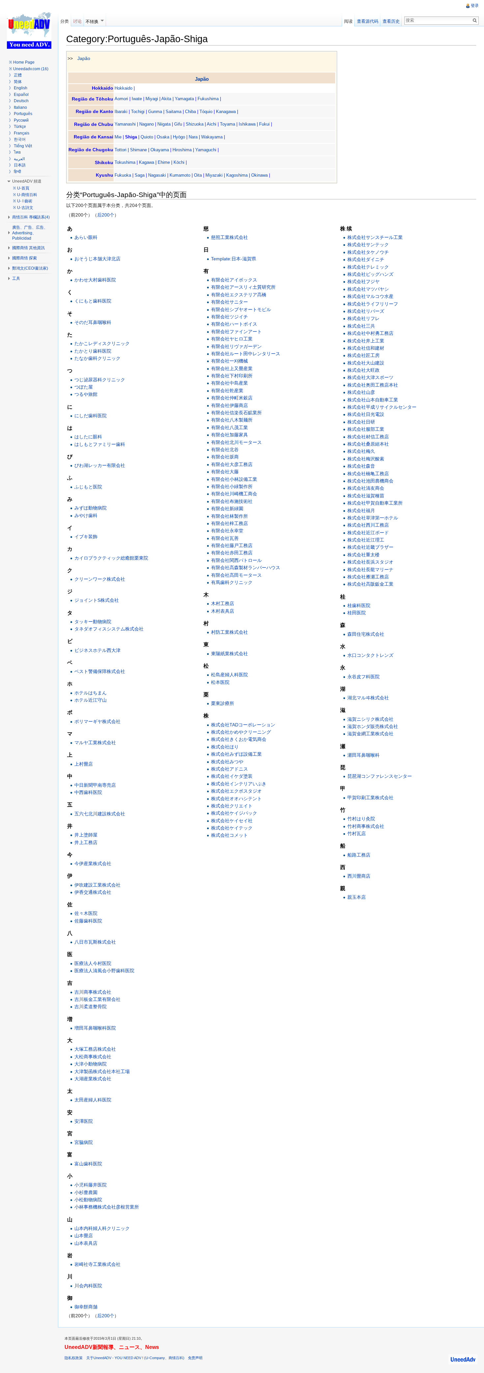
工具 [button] (16, 278)
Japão (83, 58)
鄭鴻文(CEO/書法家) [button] (30, 268)
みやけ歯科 (85, 515)
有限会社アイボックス (234, 279)
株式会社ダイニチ (365, 259)
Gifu (178, 124)
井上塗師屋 (85, 834)
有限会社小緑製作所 (232, 486)
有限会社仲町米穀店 (232, 397)
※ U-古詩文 (23, 207)
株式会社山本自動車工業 (372, 399)
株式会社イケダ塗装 (232, 776)
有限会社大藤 (225, 471)
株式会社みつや (227, 761)
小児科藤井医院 (90, 1184)
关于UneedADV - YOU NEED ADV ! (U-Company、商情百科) (135, 1358)
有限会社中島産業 (229, 383)
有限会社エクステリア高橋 (238, 294)
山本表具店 (85, 1243)
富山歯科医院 (88, 1163)
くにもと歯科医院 (92, 301)
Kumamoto (180, 175)
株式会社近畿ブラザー (370, 547)
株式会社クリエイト (232, 805)
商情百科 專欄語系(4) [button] (31, 217)
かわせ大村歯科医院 (95, 279)
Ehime (164, 162)
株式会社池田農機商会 (370, 480)
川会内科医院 (88, 1285)
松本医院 (220, 682)
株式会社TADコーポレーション (243, 724)
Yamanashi (125, 124)
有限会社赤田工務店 (232, 552)
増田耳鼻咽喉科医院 (95, 1028)
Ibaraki (121, 111)
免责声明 (195, 1358)
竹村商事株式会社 (365, 826)
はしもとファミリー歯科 (99, 444)
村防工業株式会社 (229, 632)
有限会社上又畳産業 (232, 368)
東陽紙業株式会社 (229, 653)
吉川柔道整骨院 (90, 1006)
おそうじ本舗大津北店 (97, 258)
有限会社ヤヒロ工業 (232, 338)
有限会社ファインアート (236, 331)
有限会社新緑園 (227, 508)
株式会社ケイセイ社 (232, 820)
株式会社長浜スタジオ (370, 562)
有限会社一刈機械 (229, 361)
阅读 (348, 21)
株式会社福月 (361, 510)
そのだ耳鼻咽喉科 (92, 322)
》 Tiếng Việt (20, 146)
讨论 (77, 21)
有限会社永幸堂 (227, 530)
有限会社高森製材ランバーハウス (245, 567)
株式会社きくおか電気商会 (238, 739)
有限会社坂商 (225, 456)
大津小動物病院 (90, 1063)
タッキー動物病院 (92, 621)
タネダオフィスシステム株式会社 (109, 628)
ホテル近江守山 (90, 700)
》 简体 (15, 81)
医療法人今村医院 (92, 963)
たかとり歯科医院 (92, 351)
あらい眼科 (85, 237)
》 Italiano (18, 107)
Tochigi (138, 111)
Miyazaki (214, 175)
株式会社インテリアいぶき (238, 783)
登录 (475, 5)
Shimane (138, 149)
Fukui (264, 124)
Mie (118, 136)
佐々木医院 (85, 913)
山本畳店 (83, 1235)
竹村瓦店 (356, 833)
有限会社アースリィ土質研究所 (243, 287)
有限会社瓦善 (225, 538)
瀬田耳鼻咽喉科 (363, 755)
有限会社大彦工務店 (232, 464)
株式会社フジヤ (363, 281)
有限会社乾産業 (227, 390)
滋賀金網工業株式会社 (370, 733)
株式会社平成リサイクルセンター (382, 407)
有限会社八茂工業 (229, 427)
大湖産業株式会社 (92, 1078)
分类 (64, 21)
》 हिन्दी (15, 171)
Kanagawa (226, 111)
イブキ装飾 (85, 536)
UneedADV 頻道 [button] (26, 181)
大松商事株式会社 (92, 1056)
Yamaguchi (205, 149)
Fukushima (208, 98)
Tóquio (206, 111)
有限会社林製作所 (229, 516)
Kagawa (146, 162)
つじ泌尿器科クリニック (99, 379)
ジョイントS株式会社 (96, 600)
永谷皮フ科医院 (363, 676)
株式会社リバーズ (365, 311)
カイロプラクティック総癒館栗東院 (111, 558)
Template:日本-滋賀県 (233, 258)
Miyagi (152, 98)
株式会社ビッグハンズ (370, 274)
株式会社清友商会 (365, 488)
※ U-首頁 (21, 188)
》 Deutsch (19, 101)
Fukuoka (123, 175)
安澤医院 (83, 1121)
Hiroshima (182, 149)
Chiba (190, 111)
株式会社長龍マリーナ (370, 569)
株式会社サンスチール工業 (375, 237)
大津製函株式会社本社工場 (102, 1071)
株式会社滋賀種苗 (365, 495)
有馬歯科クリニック (232, 582)
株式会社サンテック (368, 244)
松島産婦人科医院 (229, 674)
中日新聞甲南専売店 (95, 785)
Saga (140, 175)
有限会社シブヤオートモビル (241, 309)
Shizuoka (194, 124)
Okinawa (259, 175)
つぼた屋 (83, 387)
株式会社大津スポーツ (370, 377)
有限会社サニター (229, 302)
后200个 (105, 215)
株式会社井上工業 (365, 340)
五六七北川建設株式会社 (99, 813)
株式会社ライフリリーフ (372, 304)
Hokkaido (123, 88)
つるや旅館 (85, 394)
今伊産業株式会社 (92, 863)
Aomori (121, 98)
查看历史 (391, 21)
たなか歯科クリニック (97, 358)
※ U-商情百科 (25, 194)
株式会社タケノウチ (368, 252)
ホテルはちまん (90, 692)
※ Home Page (22, 62)
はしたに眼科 (88, 436)
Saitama (173, 111)
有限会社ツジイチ (229, 316)
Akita (166, 98)
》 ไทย (15, 152)
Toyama (227, 124)
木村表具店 (222, 611)
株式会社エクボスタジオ (236, 791)
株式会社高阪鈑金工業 (370, 584)
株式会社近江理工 (365, 539)
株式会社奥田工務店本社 (372, 385)
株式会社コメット (229, 835)
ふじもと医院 (88, 486)
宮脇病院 (83, 1142)
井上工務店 (85, 842)
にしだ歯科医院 (90, 415)
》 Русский (19, 120)
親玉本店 (356, 897)
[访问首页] (29, 26)
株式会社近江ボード (368, 532)
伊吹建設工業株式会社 (97, 885)
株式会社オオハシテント (236, 798)
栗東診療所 (222, 703)
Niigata (164, 124)
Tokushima (125, 162)
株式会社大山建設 (365, 362)
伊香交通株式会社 (92, 892)
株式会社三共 (361, 326)
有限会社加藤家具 (229, 434)
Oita (198, 175)
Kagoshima (237, 175)
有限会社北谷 (225, 449)
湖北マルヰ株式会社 (368, 697)
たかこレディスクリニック (102, 343)
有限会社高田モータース (236, 575)
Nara (193, 136)
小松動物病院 (88, 1199)
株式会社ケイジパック (234, 813)
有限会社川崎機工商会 (234, 493)
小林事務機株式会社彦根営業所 (106, 1207)
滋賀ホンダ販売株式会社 (372, 726)
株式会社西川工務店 (368, 525)
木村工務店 (222, 603)
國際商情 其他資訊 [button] (28, 248)
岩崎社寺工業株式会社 (97, 1264)
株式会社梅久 (361, 451)
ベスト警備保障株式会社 (99, 671)
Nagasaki (157, 175)
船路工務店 (358, 855)
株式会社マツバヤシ (368, 289)
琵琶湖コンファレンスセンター (379, 776)
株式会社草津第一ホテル (372, 517)
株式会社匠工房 (363, 355)
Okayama (159, 149)
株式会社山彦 (361, 392)
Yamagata (184, 98)
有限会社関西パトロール (236, 560)
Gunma (155, 111)
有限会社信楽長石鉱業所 (236, 412)
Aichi (211, 124)
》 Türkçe (17, 126)
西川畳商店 (358, 876)
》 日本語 (17, 165)
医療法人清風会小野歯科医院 (104, 970)
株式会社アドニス (229, 769)
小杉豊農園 (85, 1192)
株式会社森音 (361, 466)
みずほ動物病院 (90, 508)
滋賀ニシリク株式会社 (370, 719)
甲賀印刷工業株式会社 (370, 797)
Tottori (120, 149)
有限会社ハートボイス (234, 324)
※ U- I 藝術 (22, 201)
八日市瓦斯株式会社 (95, 942)
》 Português (20, 113)
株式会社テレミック (368, 267)
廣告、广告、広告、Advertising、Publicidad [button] (30, 233)
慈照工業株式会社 (229, 237)
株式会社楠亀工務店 (368, 473)
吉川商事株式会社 (92, 992)
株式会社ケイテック (232, 828)
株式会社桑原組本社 (368, 444)
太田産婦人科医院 (92, 1099)
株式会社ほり (225, 746)
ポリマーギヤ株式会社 (97, 721)
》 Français (19, 133)
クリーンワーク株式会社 (99, 579)
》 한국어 (17, 139)
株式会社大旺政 (363, 370)
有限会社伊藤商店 (229, 405)
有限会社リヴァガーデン (236, 346)
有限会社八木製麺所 (232, 420)
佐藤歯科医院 (88, 920)
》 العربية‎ (17, 159)
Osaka (163, 136)
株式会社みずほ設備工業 (236, 754)
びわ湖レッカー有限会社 (99, 465)
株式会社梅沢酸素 (365, 458)
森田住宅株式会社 (365, 634)
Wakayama (212, 136)
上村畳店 (83, 764)
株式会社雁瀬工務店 (368, 576)
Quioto (147, 136)
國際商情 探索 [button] (24, 258)
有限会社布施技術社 (232, 501)
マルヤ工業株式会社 (95, 742)
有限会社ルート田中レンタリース (245, 353)
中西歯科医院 (88, 792)
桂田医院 (356, 612)
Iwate (137, 98)
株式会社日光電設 (365, 414)
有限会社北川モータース (236, 442)
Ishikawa (247, 124)
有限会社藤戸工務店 (232, 545)
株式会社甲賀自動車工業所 (375, 503)
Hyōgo (179, 136)
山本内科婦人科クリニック (102, 1228)
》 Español (19, 94)
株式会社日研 (361, 421)
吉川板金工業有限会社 (97, 999)
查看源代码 (367, 21)
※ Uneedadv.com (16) (28, 69)
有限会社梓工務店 (229, 523)
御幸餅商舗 (85, 1306)
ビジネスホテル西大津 (97, 650)
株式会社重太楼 (363, 554)
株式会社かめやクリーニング (241, 732)
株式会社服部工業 (365, 429)
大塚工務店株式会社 (95, 1049)
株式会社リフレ (363, 318)
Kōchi (179, 162)
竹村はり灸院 (361, 818)
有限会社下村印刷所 (232, 375)
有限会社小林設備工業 (234, 479)
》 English (18, 88)
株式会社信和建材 (365, 348)
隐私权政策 (74, 1358)
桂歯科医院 (358, 605)
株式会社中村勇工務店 (370, 333)
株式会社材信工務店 (368, 436)
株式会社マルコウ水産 (370, 296)
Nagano (146, 124)
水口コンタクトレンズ (370, 655)
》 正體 (15, 75)
